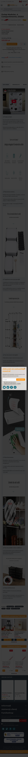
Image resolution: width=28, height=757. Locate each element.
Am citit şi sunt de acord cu (12, 383)
